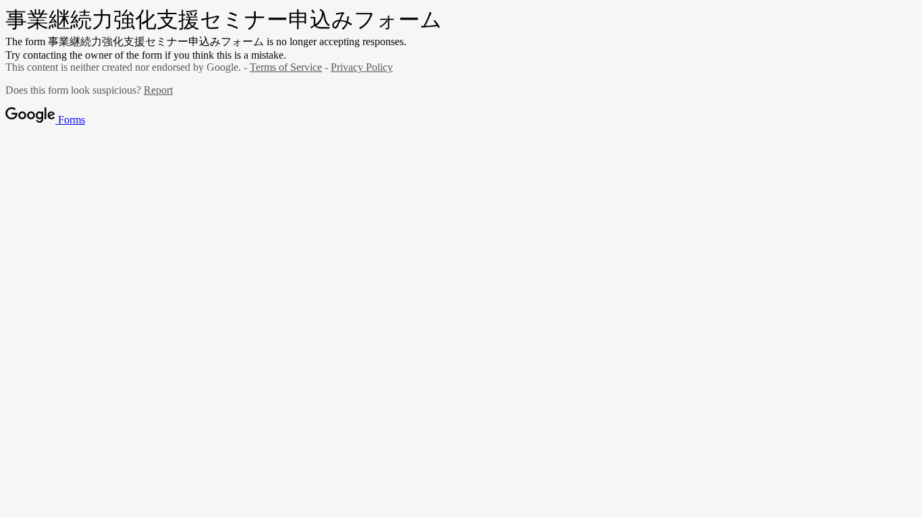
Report (158, 90)
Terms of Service (286, 67)
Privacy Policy (362, 67)
